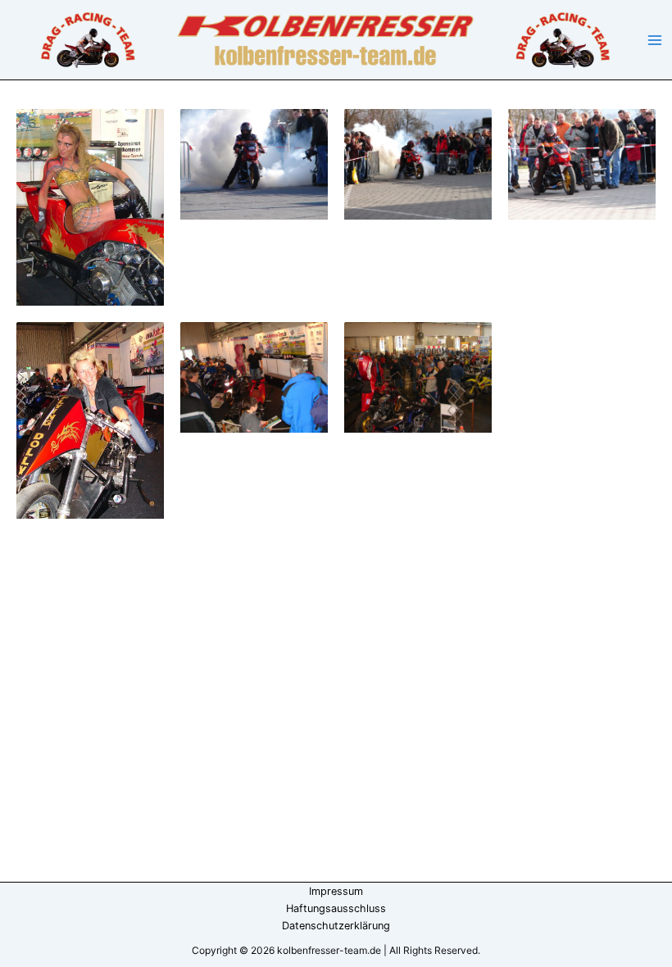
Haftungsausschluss (336, 908)
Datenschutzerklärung (336, 925)
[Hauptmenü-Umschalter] (655, 40)
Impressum (336, 891)
